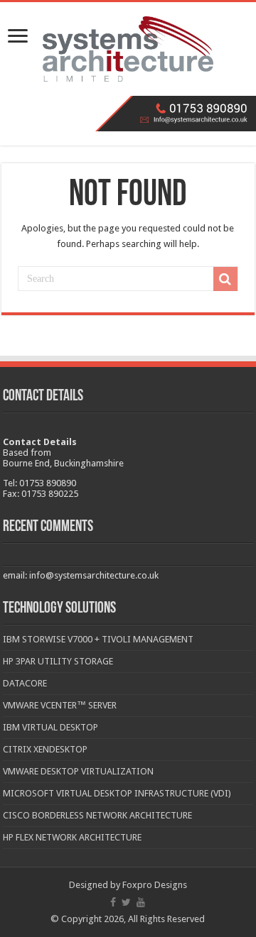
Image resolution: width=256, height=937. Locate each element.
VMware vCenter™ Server (60, 705)
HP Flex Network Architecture (72, 837)
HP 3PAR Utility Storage (58, 661)
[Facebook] (113, 902)
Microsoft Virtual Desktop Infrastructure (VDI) (117, 793)
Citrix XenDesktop (45, 749)
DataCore (25, 683)
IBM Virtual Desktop (50, 727)
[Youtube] (140, 902)
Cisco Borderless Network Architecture (97, 815)
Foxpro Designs (154, 885)
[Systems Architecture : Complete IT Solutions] (128, 49)
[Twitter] (126, 902)
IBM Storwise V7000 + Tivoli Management (98, 639)
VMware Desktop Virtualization (78, 771)
